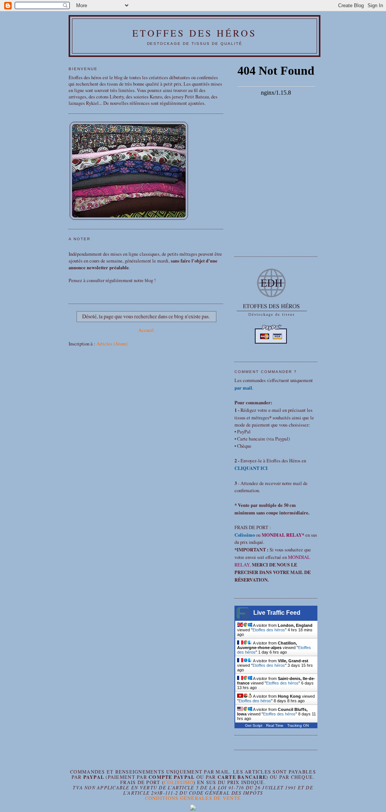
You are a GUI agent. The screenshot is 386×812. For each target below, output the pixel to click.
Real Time (274, 725)
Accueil (146, 330)
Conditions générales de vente (193, 798)
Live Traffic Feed (276, 612)
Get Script (253, 725)
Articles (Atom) (111, 344)
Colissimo (178, 782)
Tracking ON (298, 725)
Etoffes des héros (194, 32)
